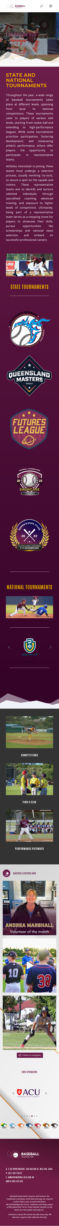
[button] (9, 647)
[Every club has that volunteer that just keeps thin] (29, 908)
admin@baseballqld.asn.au (21, 1177)
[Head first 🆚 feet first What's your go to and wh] (29, 1023)
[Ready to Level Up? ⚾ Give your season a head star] (29, 965)
